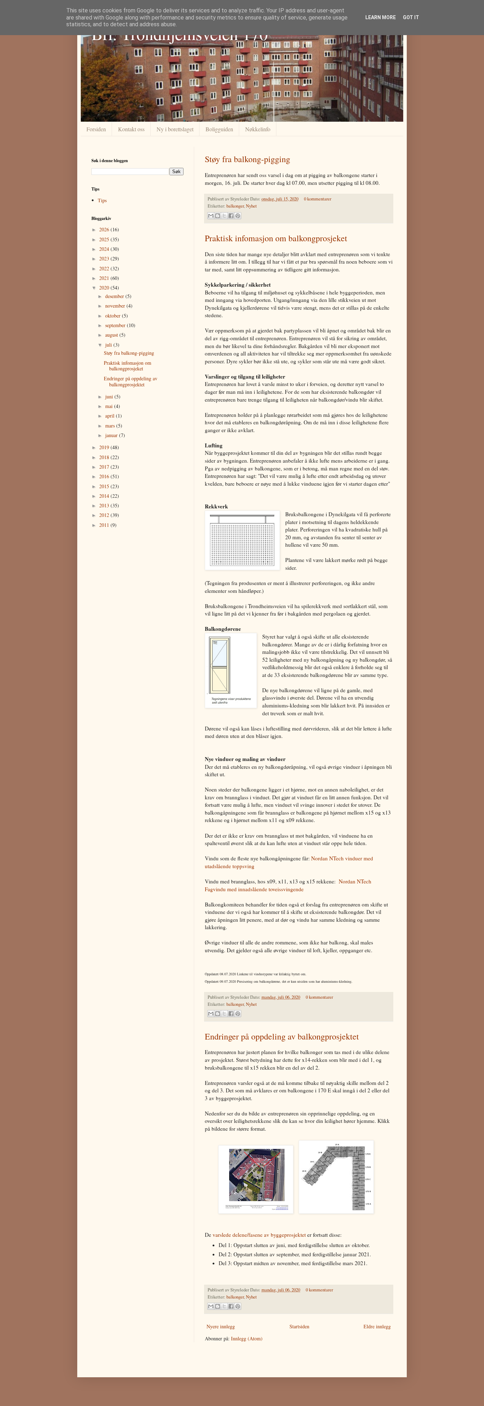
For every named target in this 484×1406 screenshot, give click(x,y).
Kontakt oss (131, 129)
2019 (105, 447)
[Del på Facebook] (231, 215)
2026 (105, 229)
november (115, 305)
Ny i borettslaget (175, 129)
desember (115, 296)
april (110, 415)
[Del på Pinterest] (237, 215)
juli (109, 344)
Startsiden (299, 1326)
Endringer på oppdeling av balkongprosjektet (282, 1036)
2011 (105, 525)
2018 (105, 457)
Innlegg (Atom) (247, 1338)
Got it (411, 17)
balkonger (235, 206)
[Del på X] (224, 215)
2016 (105, 476)
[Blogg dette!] (217, 215)
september (116, 325)
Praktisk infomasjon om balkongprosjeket (276, 238)
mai (109, 406)
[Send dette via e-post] (210, 215)
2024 (105, 249)
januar (112, 435)
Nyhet (251, 206)
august (112, 334)
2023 (105, 258)
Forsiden (96, 129)
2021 (105, 278)
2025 (105, 239)
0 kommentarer (317, 199)
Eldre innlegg (377, 1326)
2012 (105, 515)
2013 (105, 505)
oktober (113, 315)
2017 (105, 466)
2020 (105, 287)
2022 (105, 268)
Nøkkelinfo (257, 129)
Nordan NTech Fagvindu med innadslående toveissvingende (288, 885)
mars (110, 425)
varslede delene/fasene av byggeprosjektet (259, 1234)
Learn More (380, 17)
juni (109, 396)
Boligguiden (219, 129)
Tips (102, 200)
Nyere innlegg (221, 1326)
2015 (105, 486)
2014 (105, 495)
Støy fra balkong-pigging (247, 159)
